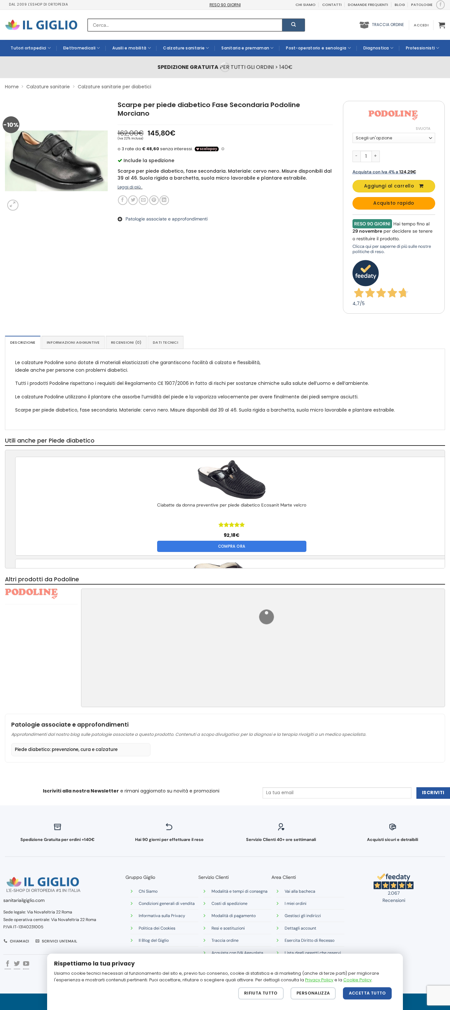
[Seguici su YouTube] (26, 964)
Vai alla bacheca (300, 891)
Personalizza (313, 993)
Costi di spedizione (229, 903)
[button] (421, 25)
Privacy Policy (319, 980)
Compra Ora (231, 546)
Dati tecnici (165, 342)
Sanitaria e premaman (245, 48)
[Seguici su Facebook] (440, 4)
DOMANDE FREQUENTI (368, 4)
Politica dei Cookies (157, 928)
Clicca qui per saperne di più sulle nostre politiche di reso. (391, 249)
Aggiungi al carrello (389, 186)
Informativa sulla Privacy (162, 915)
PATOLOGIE (422, 4)
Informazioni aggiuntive (73, 342)
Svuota (423, 128)
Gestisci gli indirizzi (303, 915)
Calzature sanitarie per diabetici (114, 86)
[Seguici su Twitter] (17, 964)
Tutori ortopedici (28, 48)
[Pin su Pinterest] (154, 200)
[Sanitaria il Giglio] (41, 24)
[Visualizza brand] (393, 115)
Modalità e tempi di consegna (239, 891)
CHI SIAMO (305, 4)
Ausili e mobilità (129, 48)
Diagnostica (376, 48)
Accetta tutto (367, 993)
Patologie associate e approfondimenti (167, 219)
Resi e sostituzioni (228, 928)
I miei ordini (295, 903)
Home (12, 86)
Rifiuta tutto (261, 993)
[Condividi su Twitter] (133, 200)
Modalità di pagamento (233, 915)
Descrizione (22, 342)
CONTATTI (332, 4)
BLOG (400, 4)
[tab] (23, 342)
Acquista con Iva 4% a (384, 172)
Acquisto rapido (393, 203)
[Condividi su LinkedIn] (164, 200)
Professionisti (420, 48)
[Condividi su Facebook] (122, 200)
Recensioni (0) (126, 342)
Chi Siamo (148, 891)
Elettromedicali (79, 48)
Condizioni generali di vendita (167, 903)
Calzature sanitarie (184, 48)
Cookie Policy (357, 980)
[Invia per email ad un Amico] (143, 200)
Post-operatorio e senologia (316, 48)
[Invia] (293, 25)
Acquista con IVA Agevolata (237, 953)
